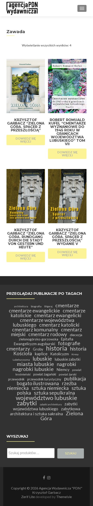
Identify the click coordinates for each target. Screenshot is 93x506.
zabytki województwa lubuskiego (45, 406)
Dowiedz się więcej (26, 140)
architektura (21, 306)
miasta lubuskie (35, 364)
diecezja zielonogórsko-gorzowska (50, 337)
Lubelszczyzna (21, 359)
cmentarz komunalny (35, 329)
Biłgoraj (48, 306)
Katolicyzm (59, 354)
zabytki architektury (51, 404)
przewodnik (16, 379)
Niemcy (62, 369)
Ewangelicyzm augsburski (34, 343)
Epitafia (67, 339)
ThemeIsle (64, 497)
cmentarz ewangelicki (57, 315)
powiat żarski (67, 374)
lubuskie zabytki (67, 359)
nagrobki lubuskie (33, 369)
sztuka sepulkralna (54, 393)
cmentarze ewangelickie (34, 311)
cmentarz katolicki (59, 325)
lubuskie (42, 358)
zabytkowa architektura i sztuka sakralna (45, 411)
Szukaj (70, 453)
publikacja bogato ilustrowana (51, 381)
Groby (38, 349)
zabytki (27, 403)
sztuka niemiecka (50, 388)
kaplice (41, 353)
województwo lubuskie (46, 397)
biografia (36, 306)
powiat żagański (44, 374)
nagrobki (66, 364)
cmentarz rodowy (47, 334)
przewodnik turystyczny (44, 379)
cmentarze (67, 305)
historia (56, 348)
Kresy (75, 354)
